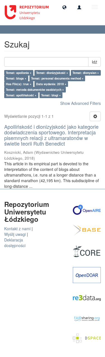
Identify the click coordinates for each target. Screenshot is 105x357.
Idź (94, 62)
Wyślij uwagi (15, 234)
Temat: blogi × (51, 95)
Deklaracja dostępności (14, 242)
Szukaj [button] (14, 29)
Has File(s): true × (18, 84)
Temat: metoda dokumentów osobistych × (35, 89)
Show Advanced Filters (80, 103)
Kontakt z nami (17, 228)
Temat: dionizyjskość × (52, 73)
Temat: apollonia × (18, 73)
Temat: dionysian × (86, 73)
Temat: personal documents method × (57, 78)
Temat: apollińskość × (21, 95)
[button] (64, 7)
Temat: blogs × (16, 78)
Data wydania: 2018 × (51, 84)
